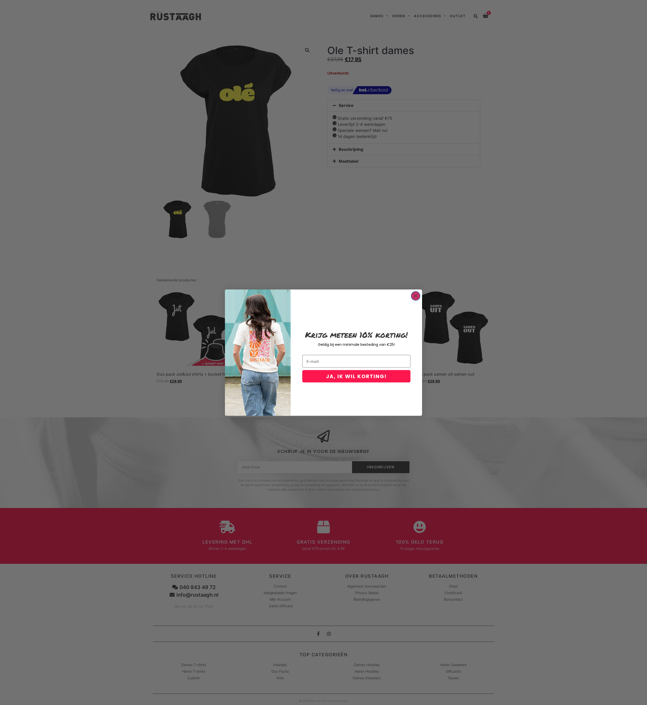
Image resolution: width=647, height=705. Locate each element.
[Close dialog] (415, 295)
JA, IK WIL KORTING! (356, 376)
